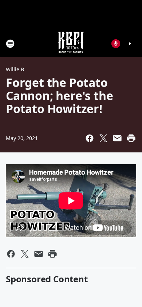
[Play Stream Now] (130, 43)
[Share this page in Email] (117, 138)
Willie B (15, 69)
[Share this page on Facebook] (89, 138)
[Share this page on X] (103, 138)
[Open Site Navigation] (10, 43)
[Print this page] (131, 138)
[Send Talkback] (115, 43)
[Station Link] (71, 43)
